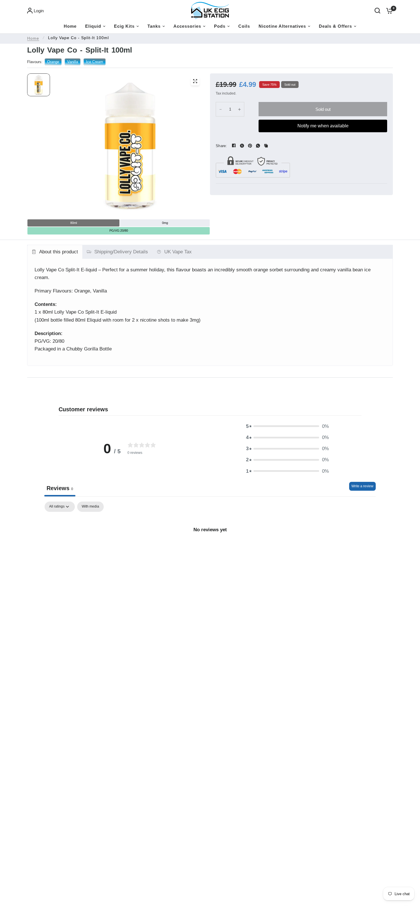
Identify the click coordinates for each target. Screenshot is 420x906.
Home (33, 38)
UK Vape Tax (178, 251)
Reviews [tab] (60, 488)
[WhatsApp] (258, 145)
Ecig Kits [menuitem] (124, 26)
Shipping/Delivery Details (121, 251)
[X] (242, 145)
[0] (388, 10)
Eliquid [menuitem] (93, 26)
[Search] (377, 10)
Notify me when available (323, 125)
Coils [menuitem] (244, 26)
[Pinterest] (250, 145)
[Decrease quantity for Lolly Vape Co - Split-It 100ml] (220, 109)
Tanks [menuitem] (154, 26)
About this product (58, 251)
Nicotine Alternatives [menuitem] (282, 26)
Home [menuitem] (70, 26)
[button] (287, 426)
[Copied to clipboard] (266, 145)
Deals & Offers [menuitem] (335, 26)
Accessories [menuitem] (187, 26)
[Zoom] (195, 81)
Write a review (362, 486)
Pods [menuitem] (219, 26)
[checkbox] (90, 507)
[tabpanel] (210, 548)
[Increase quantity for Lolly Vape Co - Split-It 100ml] (239, 109)
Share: (221, 146)
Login (39, 10)
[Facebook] (234, 145)
